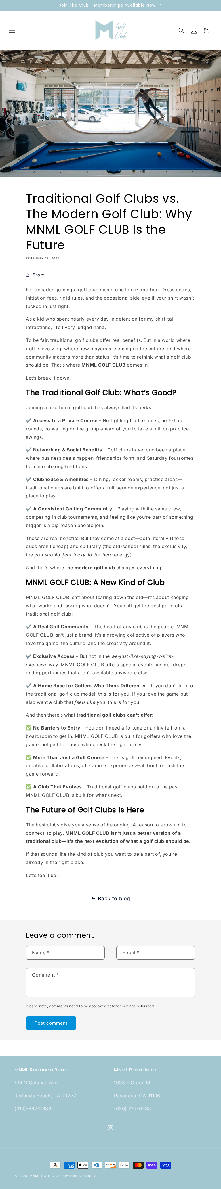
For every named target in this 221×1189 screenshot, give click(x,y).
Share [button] (38, 274)
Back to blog (114, 898)
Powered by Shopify (79, 1176)
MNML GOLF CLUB (45, 1176)
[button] (12, 30)
